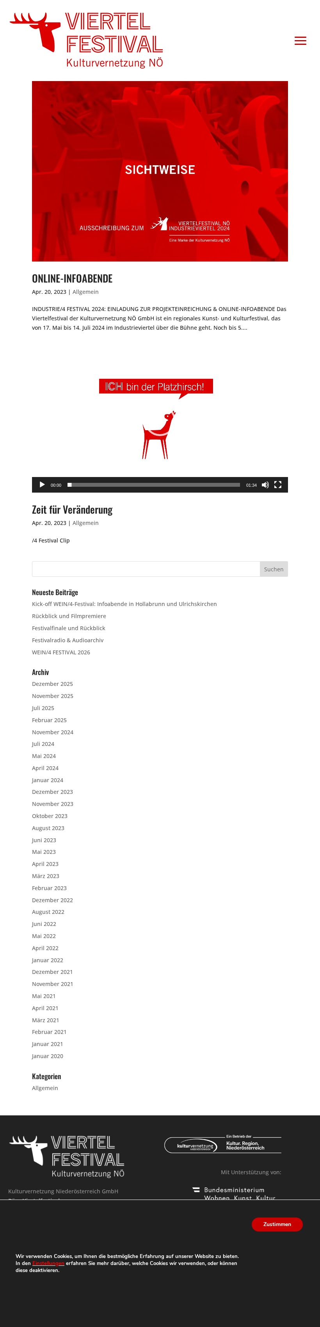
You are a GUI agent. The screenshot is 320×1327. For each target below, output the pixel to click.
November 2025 (52, 696)
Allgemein (86, 291)
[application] (160, 421)
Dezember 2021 (52, 971)
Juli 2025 (43, 708)
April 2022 (45, 948)
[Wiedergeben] (42, 485)
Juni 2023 (44, 840)
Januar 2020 (47, 1056)
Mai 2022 (44, 936)
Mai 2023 (44, 851)
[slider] (154, 485)
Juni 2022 (44, 924)
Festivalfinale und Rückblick (68, 628)
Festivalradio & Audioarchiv (67, 640)
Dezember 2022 (52, 900)
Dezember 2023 (52, 791)
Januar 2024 (47, 780)
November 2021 (52, 984)
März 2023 (45, 876)
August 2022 (48, 911)
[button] (160, 420)
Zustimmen (277, 1224)
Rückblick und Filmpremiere (69, 616)
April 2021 (45, 1008)
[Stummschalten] (265, 485)
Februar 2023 (49, 888)
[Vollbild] (278, 485)
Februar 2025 (49, 720)
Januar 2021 (47, 1044)
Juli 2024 (43, 743)
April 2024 (45, 768)
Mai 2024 (44, 756)
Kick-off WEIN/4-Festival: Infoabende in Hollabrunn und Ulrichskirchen (124, 604)
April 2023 (45, 864)
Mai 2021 (44, 996)
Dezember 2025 (52, 683)
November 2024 (52, 732)
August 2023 (48, 828)
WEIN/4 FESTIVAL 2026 (61, 652)
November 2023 (52, 804)
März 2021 (45, 1020)
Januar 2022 (47, 960)
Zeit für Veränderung (72, 509)
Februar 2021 (49, 1031)
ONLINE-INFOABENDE (72, 278)
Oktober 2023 (50, 816)
